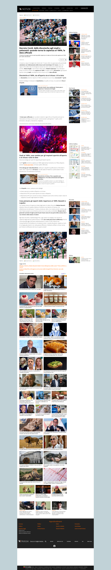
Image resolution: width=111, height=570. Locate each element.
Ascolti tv (59, 10)
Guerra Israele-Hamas (80, 528)
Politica (39, 524)
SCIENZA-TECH (70, 8)
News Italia (89, 541)
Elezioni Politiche (60, 528)
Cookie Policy (39, 568)
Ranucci (71, 10)
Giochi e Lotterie (60, 526)
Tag (82, 541)
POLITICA (50, 8)
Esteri (57, 524)
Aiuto (51, 568)
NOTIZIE (26, 9)
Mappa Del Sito (60, 541)
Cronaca (21, 524)
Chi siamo (27, 568)
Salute (38, 526)
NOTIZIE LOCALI (84, 96)
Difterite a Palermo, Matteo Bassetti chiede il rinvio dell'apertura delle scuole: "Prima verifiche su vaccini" (42, 266)
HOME (20, 17)
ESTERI (63, 8)
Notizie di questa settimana (25, 531)
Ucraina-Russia (41, 528)
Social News (78, 526)
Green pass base (28, 165)
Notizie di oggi (22, 528)
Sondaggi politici (66, 10)
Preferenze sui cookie (45, 568)
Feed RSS (51, 541)
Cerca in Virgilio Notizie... (37, 541)
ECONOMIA (56, 8)
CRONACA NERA (22, 510)
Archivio (76, 541)
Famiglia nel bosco (53, 10)
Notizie (25, 541)
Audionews (83, 8)
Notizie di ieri (22, 530)
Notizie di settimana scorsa (24, 533)
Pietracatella (41, 10)
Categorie (69, 541)
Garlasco (47, 10)
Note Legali (31, 568)
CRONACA (44, 8)
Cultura (20, 526)
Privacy (35, 568)
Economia (77, 524)
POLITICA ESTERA (84, 54)
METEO (37, 510)
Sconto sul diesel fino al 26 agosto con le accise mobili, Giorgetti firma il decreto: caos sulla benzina (41, 269)
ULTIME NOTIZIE (36, 8)
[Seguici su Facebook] (54, 546)
